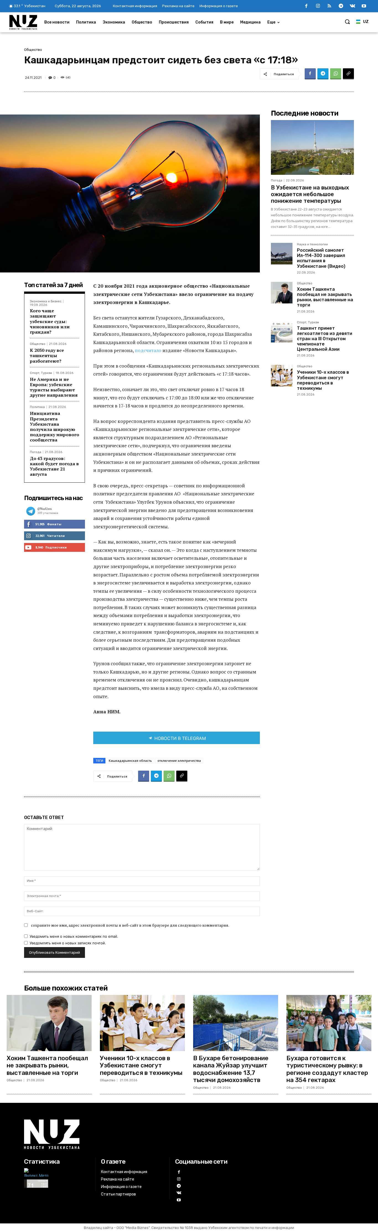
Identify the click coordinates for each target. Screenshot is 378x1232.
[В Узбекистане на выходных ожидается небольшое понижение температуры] (312, 147)
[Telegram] (341, 6)
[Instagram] (318, 6)
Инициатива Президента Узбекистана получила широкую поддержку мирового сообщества (54, 426)
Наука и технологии (312, 244)
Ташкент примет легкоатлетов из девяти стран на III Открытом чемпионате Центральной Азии (324, 339)
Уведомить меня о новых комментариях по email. (74, 936)
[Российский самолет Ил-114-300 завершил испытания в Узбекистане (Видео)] (281, 253)
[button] (347, 21)
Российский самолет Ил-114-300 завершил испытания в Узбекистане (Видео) (321, 258)
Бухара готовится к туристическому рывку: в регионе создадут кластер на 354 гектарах (327, 1069)
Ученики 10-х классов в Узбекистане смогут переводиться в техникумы (323, 380)
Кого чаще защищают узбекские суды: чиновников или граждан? (50, 321)
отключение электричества (179, 760)
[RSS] (329, 6)
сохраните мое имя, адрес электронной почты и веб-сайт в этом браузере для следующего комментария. (130, 925)
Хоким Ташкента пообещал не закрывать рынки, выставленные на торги (325, 297)
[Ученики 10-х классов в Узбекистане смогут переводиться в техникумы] (281, 375)
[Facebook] (306, 6)
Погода (35, 452)
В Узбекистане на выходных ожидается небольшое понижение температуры (310, 194)
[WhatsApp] (335, 73)
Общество (33, 49)
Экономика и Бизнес (45, 301)
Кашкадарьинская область (130, 760)
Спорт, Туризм (41, 373)
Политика (37, 407)
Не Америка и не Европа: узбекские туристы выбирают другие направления (54, 387)
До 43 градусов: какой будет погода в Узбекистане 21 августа (54, 466)
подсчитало (148, 350)
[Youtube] (364, 6)
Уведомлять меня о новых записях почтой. (68, 943)
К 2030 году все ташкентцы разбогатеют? (47, 355)
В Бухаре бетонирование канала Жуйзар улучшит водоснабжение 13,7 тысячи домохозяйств (230, 1069)
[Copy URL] (348, 73)
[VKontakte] (352, 6)
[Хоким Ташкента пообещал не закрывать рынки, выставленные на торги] (281, 292)
